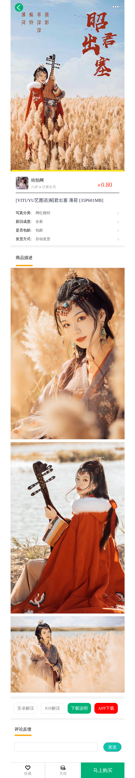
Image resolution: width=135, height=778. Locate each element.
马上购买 (102, 770)
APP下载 (106, 708)
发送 (112, 747)
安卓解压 (25, 708)
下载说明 (79, 708)
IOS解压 (52, 708)
